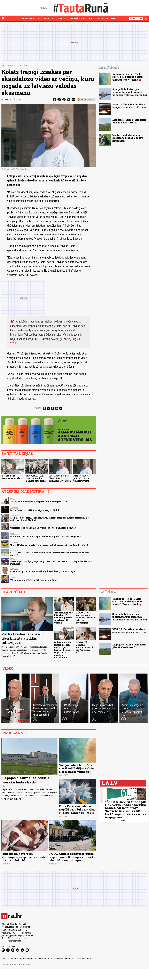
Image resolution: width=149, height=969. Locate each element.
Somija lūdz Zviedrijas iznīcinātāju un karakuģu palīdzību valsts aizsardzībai (129, 92)
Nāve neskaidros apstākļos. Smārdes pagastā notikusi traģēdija (45, 536)
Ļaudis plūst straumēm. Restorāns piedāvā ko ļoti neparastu (127, 137)
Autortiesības (58, 959)
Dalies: (38, 408)
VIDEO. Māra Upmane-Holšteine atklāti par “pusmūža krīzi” (85, 647)
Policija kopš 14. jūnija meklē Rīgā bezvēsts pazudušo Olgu (42, 571)
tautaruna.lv (6, 99)
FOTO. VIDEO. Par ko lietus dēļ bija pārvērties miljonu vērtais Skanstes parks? (49, 553)
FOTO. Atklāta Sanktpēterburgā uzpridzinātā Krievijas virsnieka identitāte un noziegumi (72, 857)
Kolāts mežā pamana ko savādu (11, 477)
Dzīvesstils (45, 18)
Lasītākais (109, 67)
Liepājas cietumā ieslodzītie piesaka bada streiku (129, 121)
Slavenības (26, 18)
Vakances (80, 959)
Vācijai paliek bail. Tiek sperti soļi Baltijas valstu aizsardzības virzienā (127, 76)
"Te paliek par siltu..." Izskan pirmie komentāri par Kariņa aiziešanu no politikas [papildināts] (49, 519)
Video (8, 668)
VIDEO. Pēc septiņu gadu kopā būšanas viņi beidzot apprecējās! (86, 617)
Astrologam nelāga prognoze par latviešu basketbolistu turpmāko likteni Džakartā (51, 562)
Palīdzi (111, 18)
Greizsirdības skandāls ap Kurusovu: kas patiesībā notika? (43, 527)
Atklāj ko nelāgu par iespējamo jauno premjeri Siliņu (39, 501)
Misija (19, 959)
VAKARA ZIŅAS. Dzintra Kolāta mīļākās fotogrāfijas (36, 478)
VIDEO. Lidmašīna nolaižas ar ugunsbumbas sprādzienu (129, 106)
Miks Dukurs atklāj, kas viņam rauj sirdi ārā (34, 510)
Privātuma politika (29, 959)
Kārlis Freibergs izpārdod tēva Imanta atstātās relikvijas (23, 638)
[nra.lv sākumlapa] (43, 8)
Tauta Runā (11, 65)
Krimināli (96, 18)
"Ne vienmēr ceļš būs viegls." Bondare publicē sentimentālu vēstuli (63, 617)
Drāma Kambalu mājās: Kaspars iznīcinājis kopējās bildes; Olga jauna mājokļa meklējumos (62, 650)
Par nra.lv (4, 959)
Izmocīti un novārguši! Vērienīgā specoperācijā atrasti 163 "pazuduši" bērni (23, 857)
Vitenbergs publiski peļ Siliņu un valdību (33, 580)
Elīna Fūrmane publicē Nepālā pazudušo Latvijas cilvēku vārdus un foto (77, 809)
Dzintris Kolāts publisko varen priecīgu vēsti (82, 478)
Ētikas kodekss (70, 959)
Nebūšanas (78, 18)
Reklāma (13, 959)
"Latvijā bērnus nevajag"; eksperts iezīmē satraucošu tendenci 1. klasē (49, 545)
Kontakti (88, 959)
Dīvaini (61, 18)
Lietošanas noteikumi (44, 959)
